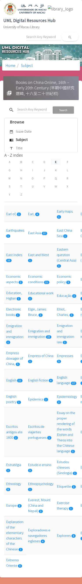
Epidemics (36, 399)
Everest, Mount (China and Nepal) (39, 505)
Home (10, 65)
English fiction (38, 380)
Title (16, 147)
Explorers (64, 535)
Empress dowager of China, (14, 358)
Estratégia (13, 464)
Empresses (65, 355)
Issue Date (20, 131)
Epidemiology (67, 396)
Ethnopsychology (40, 483)
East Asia (35, 232)
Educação (64, 295)
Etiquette (64, 486)
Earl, (31, 213)
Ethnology (13, 483)
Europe (11, 505)
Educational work (40, 292)
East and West (38, 254)
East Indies (14, 254)
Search (63, 110)
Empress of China (40, 355)
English (11, 380)
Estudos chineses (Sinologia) (65, 467)
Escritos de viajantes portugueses (37, 432)
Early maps (65, 211)
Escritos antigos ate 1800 (14, 432)
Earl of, (11, 213)
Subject (26, 65)
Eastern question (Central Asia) (66, 254)
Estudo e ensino (39, 464)
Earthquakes (15, 230)
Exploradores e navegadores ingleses (39, 535)
